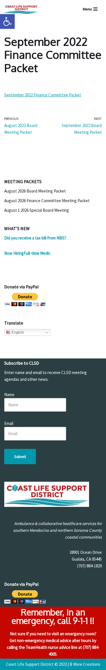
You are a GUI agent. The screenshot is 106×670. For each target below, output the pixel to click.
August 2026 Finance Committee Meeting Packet (47, 200)
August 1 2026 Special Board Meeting (36, 210)
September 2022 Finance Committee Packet (42, 95)
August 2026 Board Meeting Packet (35, 191)
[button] (7, 21)
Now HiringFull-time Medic (27, 253)
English (17, 332)
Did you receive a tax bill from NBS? (35, 238)
